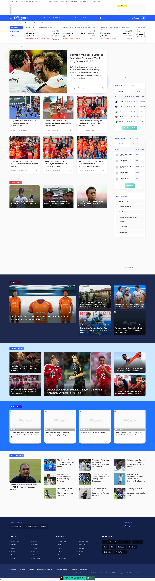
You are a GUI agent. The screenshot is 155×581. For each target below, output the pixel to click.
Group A (121, 91)
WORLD (17, 2)
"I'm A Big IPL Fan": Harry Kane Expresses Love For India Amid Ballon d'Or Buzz (24, 368)
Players (35, 555)
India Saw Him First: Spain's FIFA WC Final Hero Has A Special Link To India (129, 392)
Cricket (38, 18)
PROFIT (22, 2)
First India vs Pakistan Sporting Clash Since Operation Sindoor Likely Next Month (94, 330)
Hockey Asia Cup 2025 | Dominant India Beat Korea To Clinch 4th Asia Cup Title (129, 306)
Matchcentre (62, 558)
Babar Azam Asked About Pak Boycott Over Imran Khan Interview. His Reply (58, 203)
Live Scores (15, 541)
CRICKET (37, 2)
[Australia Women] (116, 102)
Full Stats (129, 186)
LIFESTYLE (50, 2)
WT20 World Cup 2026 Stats (126, 138)
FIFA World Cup (123, 201)
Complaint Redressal (62, 569)
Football (47, 18)
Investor (49, 569)
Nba (112, 547)
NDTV (11, 2)
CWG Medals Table (125, 206)
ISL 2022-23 (62, 541)
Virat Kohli (122, 212)
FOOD (43, 2)
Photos (36, 23)
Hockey (12, 23)
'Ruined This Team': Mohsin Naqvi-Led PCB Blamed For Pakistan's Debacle (23, 487)
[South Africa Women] (116, 107)
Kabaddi (121, 547)
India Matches (16, 31)
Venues (13, 558)
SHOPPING (74, 2)
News (21, 23)
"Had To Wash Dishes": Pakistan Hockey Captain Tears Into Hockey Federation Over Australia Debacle (93, 304)
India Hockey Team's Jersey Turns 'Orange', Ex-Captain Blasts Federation (39, 318)
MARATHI (99, 2)
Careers (74, 569)
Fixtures (13, 544)
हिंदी (27, 2)
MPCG (94, 2)
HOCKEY (13, 439)
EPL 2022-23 (83, 541)
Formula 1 (69, 18)
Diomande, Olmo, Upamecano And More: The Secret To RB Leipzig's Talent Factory (23, 391)
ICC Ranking (37, 558)
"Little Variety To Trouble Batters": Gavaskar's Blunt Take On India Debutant (91, 203)
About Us (22, 569)
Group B (137, 91)
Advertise (12, 569)
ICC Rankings (123, 226)
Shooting (131, 547)
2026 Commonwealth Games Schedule (128, 219)
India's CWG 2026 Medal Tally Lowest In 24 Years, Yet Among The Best (129, 369)
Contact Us (83, 569)
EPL (13, 35)
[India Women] (116, 112)
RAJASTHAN (87, 2)
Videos (43, 23)
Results (35, 544)
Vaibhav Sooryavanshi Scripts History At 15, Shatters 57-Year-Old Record (24, 203)
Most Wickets (137, 144)
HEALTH (56, 2)
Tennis (77, 18)
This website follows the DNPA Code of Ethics (89, 573)
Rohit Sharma (123, 232)
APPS (80, 2)
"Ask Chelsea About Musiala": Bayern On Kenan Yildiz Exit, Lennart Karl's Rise (74, 391)
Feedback (31, 569)
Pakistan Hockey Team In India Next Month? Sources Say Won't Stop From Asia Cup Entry (129, 330)
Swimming (108, 552)
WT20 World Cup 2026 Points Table (129, 86)
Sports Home (13, 47)
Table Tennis (120, 552)
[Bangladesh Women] (116, 117)
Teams (13, 555)
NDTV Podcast (58, 18)
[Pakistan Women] (116, 122)
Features (28, 23)
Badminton (92, 18)
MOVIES (31, 2)
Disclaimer (40, 569)
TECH (62, 2)
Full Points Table (130, 128)
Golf (84, 18)
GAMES (67, 2)
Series (35, 541)
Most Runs (122, 144)
